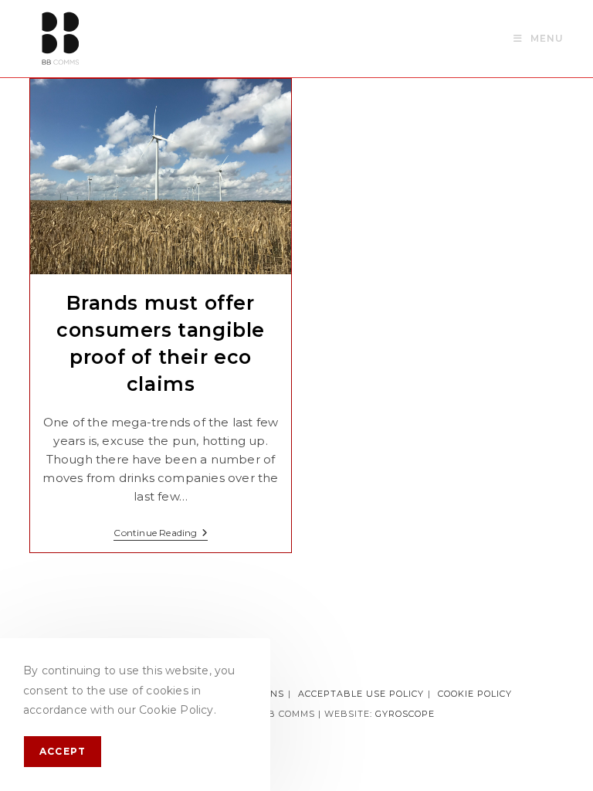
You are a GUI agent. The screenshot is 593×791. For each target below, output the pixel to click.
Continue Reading (160, 534)
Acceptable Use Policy (361, 693)
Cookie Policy (475, 693)
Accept (62, 751)
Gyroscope (405, 713)
